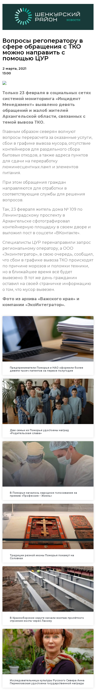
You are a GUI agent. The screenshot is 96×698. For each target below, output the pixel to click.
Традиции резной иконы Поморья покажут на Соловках (42, 557)
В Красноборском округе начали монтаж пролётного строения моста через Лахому (47, 619)
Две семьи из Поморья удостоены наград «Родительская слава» (39, 432)
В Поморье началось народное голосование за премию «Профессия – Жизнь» (43, 494)
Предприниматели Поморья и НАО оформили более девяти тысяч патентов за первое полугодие (46, 369)
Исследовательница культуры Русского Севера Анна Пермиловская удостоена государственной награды (47, 682)
